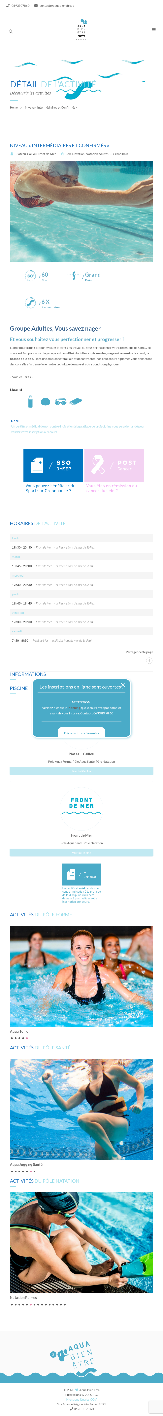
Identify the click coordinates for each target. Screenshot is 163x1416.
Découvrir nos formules (81, 733)
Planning (74, 707)
